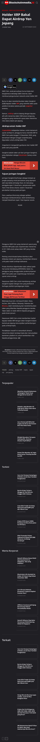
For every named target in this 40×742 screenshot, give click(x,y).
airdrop (11, 370)
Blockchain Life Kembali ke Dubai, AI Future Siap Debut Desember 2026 (26, 576)
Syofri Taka (6, 27)
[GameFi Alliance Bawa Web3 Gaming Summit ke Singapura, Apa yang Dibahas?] (9, 562)
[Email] (29, 80)
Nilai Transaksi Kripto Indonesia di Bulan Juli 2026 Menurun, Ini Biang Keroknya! (26, 538)
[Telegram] (34, 80)
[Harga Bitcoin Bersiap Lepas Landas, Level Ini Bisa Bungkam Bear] (9, 697)
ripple (31, 370)
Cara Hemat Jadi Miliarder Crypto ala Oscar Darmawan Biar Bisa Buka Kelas (26, 423)
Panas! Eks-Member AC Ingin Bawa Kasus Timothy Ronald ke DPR (26, 454)
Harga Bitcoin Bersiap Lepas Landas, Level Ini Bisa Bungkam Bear (26, 696)
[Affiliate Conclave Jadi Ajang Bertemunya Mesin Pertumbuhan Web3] (9, 608)
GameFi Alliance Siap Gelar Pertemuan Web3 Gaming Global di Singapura (26, 622)
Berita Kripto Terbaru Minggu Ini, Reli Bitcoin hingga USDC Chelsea (25, 492)
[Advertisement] (20, 41)
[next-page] (6, 738)
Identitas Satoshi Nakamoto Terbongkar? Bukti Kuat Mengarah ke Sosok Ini (26, 393)
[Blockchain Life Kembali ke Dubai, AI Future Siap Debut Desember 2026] (9, 577)
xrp (3, 372)
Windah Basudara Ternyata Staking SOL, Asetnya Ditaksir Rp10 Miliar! (26, 439)
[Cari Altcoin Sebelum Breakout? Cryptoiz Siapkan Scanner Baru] (9, 592)
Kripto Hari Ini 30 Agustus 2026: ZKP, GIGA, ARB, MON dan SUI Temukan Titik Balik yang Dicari (26, 711)
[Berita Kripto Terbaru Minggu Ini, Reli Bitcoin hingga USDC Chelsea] (9, 493)
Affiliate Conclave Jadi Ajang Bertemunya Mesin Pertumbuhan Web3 (26, 606)
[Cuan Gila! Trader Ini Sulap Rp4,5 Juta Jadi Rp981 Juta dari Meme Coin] (9, 509)
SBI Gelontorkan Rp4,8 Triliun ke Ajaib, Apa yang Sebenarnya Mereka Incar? (27, 727)
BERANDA (5, 10)
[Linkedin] (25, 80)
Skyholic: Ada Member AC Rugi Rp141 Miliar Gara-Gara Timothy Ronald (26, 408)
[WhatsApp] (20, 80)
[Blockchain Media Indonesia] (19, 3)
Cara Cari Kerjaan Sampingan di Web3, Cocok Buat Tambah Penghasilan (27, 477)
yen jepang (9, 372)
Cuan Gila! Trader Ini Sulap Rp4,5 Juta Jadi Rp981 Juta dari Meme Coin (26, 507)
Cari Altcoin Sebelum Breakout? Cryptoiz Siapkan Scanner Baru (26, 591)
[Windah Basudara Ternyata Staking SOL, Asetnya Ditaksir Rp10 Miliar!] (9, 440)
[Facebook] (11, 80)
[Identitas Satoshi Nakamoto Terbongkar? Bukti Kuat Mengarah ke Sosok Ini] (9, 394)
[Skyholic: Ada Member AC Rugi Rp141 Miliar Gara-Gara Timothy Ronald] (9, 409)
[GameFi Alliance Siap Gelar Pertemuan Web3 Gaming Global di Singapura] (9, 623)
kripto (26, 370)
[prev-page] (3, 738)
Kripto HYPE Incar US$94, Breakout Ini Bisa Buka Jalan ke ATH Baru (26, 522)
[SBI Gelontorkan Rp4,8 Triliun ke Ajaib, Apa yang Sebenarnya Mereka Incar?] (9, 728)
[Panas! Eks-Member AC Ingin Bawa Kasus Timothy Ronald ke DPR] (9, 455)
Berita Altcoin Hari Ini (17, 10)
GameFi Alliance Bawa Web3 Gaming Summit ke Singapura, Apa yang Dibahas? (26, 560)
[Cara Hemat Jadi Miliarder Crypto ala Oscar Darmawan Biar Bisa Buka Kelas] (9, 425)
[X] (15, 80)
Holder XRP (18, 370)
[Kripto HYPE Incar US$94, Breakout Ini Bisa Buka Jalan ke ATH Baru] (9, 524)
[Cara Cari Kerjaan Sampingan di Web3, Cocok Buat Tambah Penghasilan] (9, 478)
